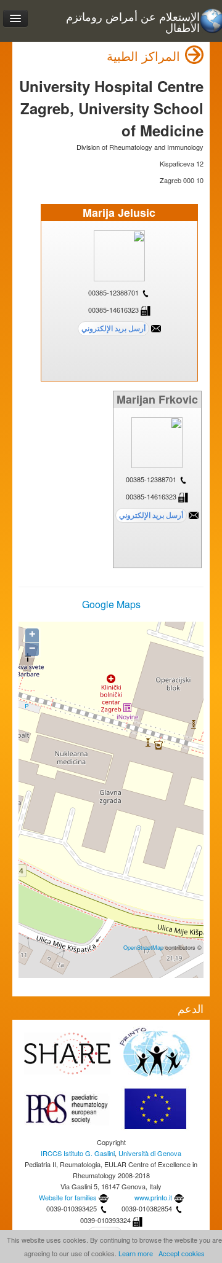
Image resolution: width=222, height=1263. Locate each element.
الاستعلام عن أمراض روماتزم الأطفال (133, 22)
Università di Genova (149, 1153)
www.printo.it (153, 1197)
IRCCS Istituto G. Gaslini (78, 1153)
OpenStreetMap (143, 947)
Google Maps (111, 604)
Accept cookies (181, 1253)
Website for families (68, 1197)
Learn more (135, 1253)
